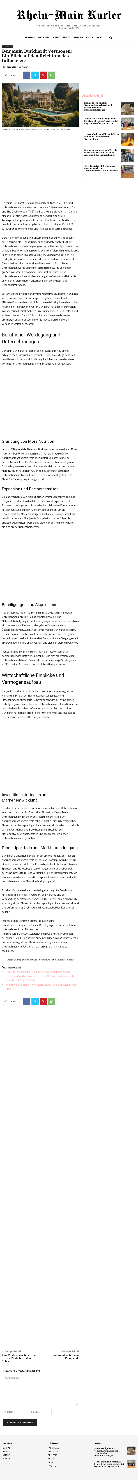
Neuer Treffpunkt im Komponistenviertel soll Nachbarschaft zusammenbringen (98, 106)
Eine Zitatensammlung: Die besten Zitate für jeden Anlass (38, 971)
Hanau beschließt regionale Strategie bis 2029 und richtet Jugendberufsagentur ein (101, 121)
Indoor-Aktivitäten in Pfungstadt (65, 1357)
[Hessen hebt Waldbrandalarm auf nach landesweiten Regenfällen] (127, 139)
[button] (110, 37)
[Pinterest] (43, 75)
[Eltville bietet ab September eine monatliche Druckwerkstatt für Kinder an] (127, 171)
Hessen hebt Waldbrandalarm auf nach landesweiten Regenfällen (101, 136)
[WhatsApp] (51, 75)
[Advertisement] (40, 167)
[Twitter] (35, 75)
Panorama (7, 47)
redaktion (11, 66)
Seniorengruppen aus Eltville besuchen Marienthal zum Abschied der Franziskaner (100, 152)
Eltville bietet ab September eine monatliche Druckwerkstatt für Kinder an (101, 168)
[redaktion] (4, 67)
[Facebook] (26, 75)
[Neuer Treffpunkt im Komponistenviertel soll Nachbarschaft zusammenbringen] (127, 108)
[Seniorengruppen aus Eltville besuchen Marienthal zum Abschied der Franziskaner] (127, 155)
